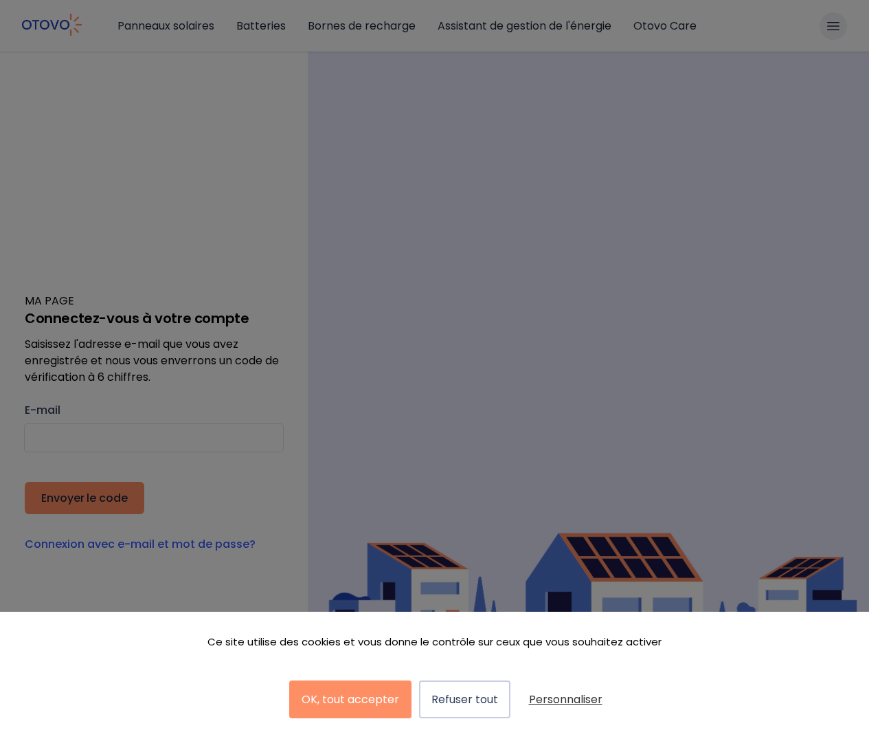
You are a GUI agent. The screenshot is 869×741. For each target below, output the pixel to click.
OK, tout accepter (350, 699)
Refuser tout (464, 699)
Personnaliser (565, 699)
